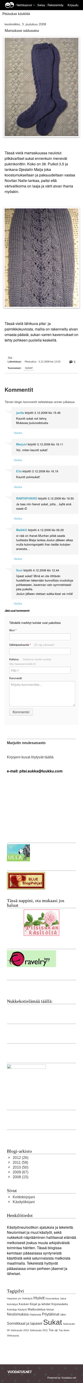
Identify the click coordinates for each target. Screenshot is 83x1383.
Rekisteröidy (55, 5)
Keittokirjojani (24, 1197)
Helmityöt (27, 1298)
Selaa (41, 5)
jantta (20, 413)
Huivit (38, 1297)
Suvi (19, 570)
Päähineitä (35, 1314)
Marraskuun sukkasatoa (22, 30)
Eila (19, 471)
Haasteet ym (14, 1298)
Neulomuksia (18, 1314)
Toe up (53, 1330)
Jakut (63, 1298)
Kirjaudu (73, 5)
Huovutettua (52, 1298)
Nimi (12, 630)
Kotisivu (30, 661)
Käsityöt (22, 1309)
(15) (20, 1177)
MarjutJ (21, 444)
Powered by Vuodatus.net (61, 1377)
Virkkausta (13, 1335)
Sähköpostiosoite (31, 645)
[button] (34, 5)
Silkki (63, 1314)
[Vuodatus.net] (20, 1371)
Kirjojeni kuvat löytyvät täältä (30, 757)
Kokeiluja (12, 1309)
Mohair (50, 1309)
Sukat (29, 368)
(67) (20, 1172)
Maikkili (21, 530)
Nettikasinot (24, 5)
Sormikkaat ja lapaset (24, 1323)
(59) (20, 1162)
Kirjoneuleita (59, 1304)
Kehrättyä (12, 1304)
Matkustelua (36, 1309)
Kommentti (15, 678)
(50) (20, 1167)
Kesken (24, 1304)
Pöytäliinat (50, 1314)
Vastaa (18, 433)
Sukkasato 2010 (20, 1330)
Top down (64, 1330)
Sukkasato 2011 (39, 1330)
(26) (20, 1158)
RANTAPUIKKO (26, 498)
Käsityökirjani (24, 1202)
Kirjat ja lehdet (40, 1304)
